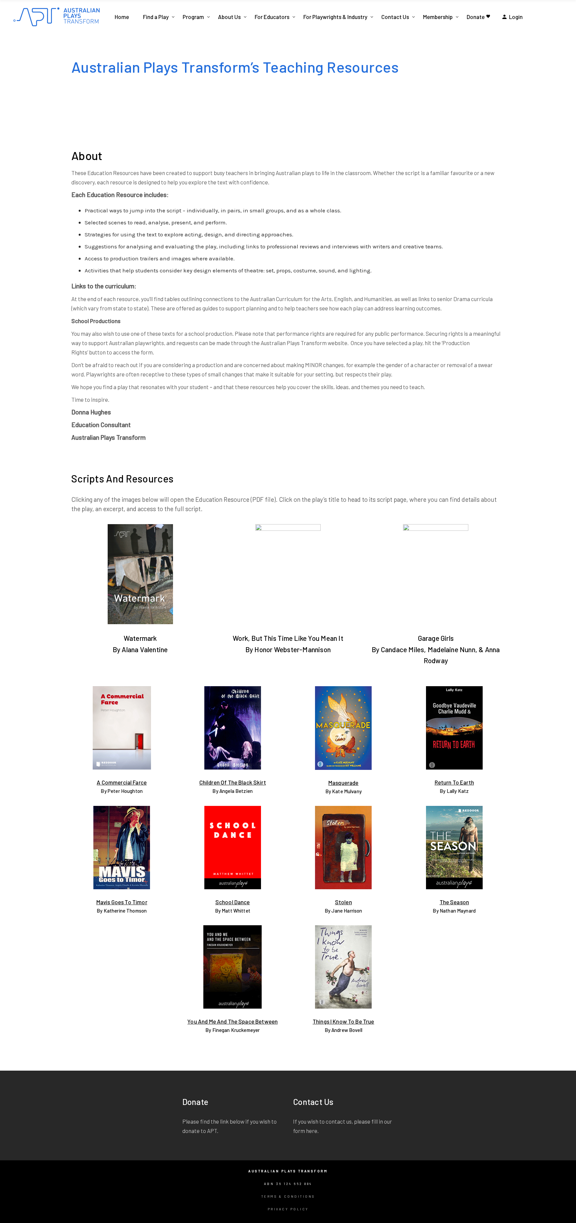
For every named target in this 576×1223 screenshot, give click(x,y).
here (311, 1130)
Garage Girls (436, 638)
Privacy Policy (288, 1209)
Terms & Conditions (288, 1196)
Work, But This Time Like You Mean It (288, 638)
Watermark (140, 638)
